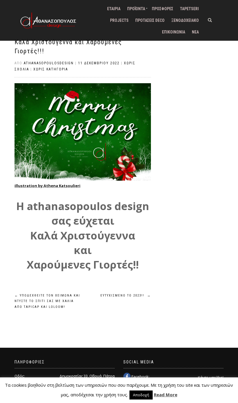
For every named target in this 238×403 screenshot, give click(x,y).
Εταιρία (113, 8)
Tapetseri (189, 8)
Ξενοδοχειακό (185, 20)
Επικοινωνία (173, 32)
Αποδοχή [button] (141, 394)
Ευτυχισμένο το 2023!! (125, 295)
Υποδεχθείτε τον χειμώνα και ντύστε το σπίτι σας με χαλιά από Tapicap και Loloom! (47, 301)
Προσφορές (162, 8)
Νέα (195, 32)
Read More (165, 394)
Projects (119, 20)
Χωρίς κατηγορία (50, 69)
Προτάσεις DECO (150, 20)
